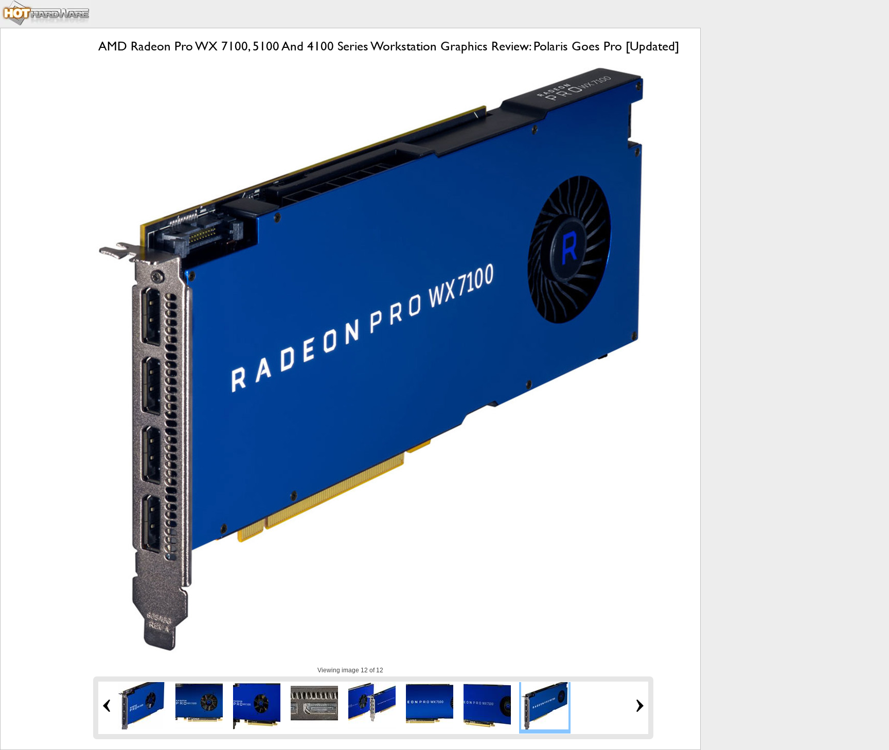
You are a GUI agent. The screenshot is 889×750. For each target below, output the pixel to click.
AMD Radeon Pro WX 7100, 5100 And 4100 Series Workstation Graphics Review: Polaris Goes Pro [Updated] (388, 46)
